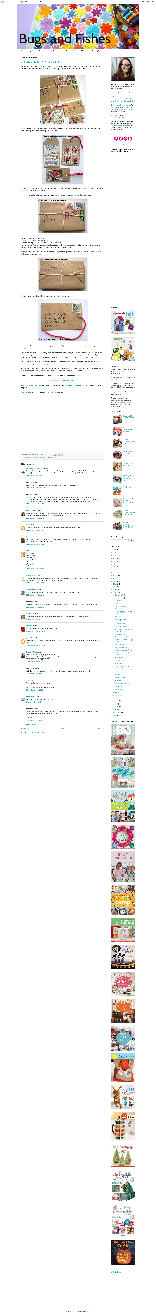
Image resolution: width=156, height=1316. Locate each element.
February (118, 709)
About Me (42, 51)
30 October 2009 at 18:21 (34, 690)
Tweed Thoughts (31, 589)
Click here (123, 402)
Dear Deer (118, 680)
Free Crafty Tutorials (70, 51)
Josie (28, 680)
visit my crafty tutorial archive (76, 385)
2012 (115, 581)
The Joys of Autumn (121, 647)
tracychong (30, 626)
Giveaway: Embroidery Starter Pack (129, 441)
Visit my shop (26, 392)
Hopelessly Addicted (121, 609)
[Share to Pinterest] (62, 455)
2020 (115, 558)
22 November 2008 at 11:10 (35, 595)
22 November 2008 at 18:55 (35, 607)
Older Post (99, 729)
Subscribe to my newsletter (31, 385)
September (118, 690)
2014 (115, 575)
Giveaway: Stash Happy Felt (128, 464)
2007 (115, 716)
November (118, 598)
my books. (127, 93)
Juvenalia (118, 616)
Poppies (117, 660)
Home (23, 51)
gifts (44, 457)
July (116, 695)
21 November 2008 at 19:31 (35, 530)
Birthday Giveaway (129, 487)
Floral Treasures (120, 606)
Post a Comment (29, 724)
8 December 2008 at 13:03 (35, 674)
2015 (115, 573)
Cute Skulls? (119, 663)
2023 (115, 550)
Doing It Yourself (120, 634)
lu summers (30, 537)
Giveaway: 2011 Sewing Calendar (128, 417)
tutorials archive (125, 105)
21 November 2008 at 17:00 (35, 504)
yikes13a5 (29, 638)
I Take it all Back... (120, 644)
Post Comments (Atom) (37, 732)
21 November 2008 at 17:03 (35, 518)
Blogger (86, 1311)
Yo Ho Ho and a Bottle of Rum (124, 666)
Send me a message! (118, 117)
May (116, 701)
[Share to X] (57, 455)
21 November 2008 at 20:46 (35, 569)
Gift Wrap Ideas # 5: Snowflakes (121, 620)
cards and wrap (31, 457)
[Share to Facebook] (59, 455)
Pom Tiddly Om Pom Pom (123, 669)
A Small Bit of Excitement (123, 683)
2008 (115, 592)
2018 (115, 564)
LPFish (28, 551)
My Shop (32, 51)
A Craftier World (120, 624)
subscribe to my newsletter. (120, 125)
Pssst (116, 603)
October (117, 687)
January (118, 712)
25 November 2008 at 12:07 (35, 619)
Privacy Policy (97, 51)
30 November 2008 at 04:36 (35, 645)
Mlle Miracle (30, 614)
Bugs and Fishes (32, 510)
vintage (53, 457)
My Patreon (54, 51)
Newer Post (25, 729)
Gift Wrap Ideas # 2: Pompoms (125, 650)
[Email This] (52, 455)
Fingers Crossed (120, 677)
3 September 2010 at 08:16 (35, 720)
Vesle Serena (30, 696)
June (116, 698)
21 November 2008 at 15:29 (35, 488)
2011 (115, 584)
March (117, 707)
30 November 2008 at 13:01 (35, 662)
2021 (115, 555)
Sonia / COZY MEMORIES (35, 468)
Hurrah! (117, 675)
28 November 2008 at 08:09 (35, 631)
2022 (115, 553)
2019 (115, 561)
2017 (115, 567)
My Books (85, 51)
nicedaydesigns (31, 575)
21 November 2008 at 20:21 (35, 544)
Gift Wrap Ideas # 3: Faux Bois (124, 637)
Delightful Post (119, 657)
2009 (115, 590)
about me (118, 93)
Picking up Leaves (121, 672)
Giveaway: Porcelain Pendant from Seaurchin (129, 512)
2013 (115, 578)
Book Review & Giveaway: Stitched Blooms (128, 500)
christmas (39, 457)
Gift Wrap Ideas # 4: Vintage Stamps (42, 61)
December (118, 595)
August (117, 692)
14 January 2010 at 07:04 (34, 702)
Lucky (28, 525)
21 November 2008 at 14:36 (35, 476)
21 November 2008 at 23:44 (35, 583)
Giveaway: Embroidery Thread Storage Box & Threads (128, 525)
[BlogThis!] (55, 455)
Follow (123, 144)
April (116, 704)
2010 (115, 587)
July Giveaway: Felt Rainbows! (128, 452)
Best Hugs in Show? (121, 627)
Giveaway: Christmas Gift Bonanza (127, 429)
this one (23, 348)
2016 (115, 570)
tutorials (48, 457)
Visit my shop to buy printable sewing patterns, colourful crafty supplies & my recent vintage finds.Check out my (122, 101)
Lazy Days (118, 600)
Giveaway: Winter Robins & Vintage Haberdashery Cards (128, 477)
